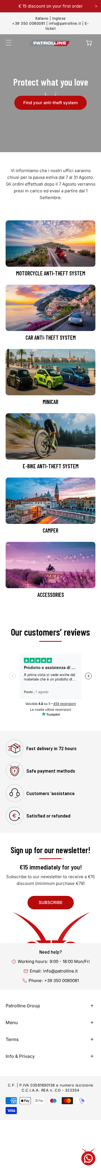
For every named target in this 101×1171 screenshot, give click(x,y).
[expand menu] (9, 42)
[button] (89, 42)
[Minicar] (50, 372)
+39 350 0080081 (28, 23)
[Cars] (50, 308)
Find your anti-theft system (50, 102)
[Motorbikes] (50, 243)
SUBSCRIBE (51, 902)
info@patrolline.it (65, 23)
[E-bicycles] (50, 436)
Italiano (42, 18)
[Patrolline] (49, 42)
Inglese (59, 18)
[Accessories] (50, 565)
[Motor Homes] (50, 501)
